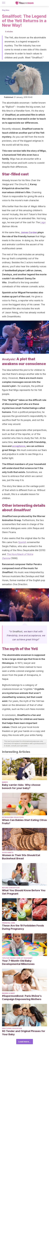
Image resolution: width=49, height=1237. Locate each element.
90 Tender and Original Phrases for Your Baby (23, 1033)
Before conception (10, 888)
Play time (5, 10)
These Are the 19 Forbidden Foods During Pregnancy (23, 927)
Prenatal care (8, 923)
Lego (42, 222)
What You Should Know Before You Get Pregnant (23, 892)
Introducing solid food (13, 817)
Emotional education (12, 1028)
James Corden (29, 232)
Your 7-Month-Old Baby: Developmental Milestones (18, 962)
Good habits (7, 852)
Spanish (22, 542)
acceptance (18, 446)
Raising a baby (8, 993)
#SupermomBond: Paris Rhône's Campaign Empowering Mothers (22, 997)
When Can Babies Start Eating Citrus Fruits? (24, 822)
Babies (5, 782)
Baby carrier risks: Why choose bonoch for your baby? (21, 786)
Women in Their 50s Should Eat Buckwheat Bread (21, 857)
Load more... (24, 1041)
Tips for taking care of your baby (17, 958)
